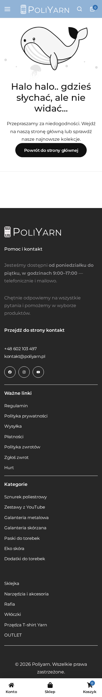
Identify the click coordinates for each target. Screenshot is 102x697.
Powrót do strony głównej (51, 150)
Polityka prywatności (26, 416)
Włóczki (12, 614)
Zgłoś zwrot (16, 457)
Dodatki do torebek (24, 558)
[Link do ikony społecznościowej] (10, 372)
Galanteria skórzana (25, 527)
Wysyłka (13, 426)
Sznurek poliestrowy (25, 496)
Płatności (14, 436)
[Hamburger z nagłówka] (10, 8)
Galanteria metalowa (26, 517)
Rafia (9, 604)
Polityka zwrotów (22, 447)
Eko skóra (14, 548)
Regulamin (16, 405)
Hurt (9, 467)
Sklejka (11, 583)
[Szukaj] (79, 9)
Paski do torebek (22, 538)
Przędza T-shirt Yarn (25, 624)
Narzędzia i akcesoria (26, 594)
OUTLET (13, 635)
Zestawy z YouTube (24, 507)
